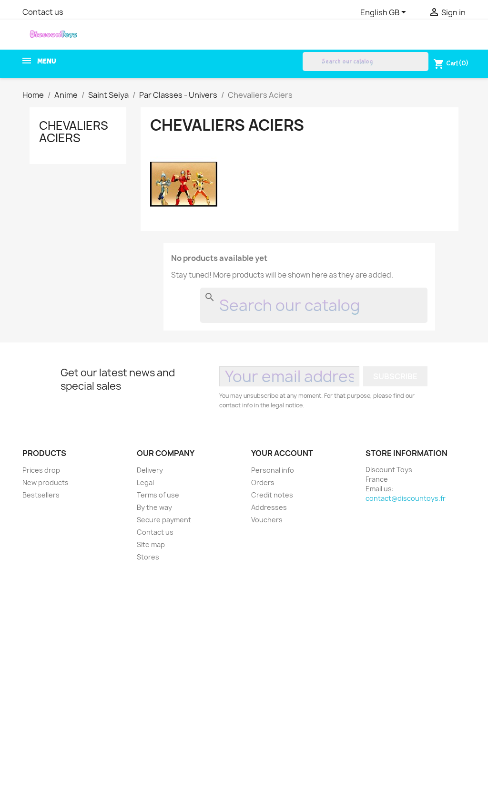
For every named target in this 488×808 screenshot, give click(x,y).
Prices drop (41, 470)
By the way (154, 507)
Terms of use (158, 494)
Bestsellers (41, 494)
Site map (151, 544)
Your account (282, 453)
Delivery (150, 470)
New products (45, 482)
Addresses (269, 507)
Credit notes (272, 494)
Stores (148, 556)
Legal (145, 482)
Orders (262, 482)
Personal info (272, 470)
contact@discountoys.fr (406, 498)
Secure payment (164, 519)
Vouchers (267, 519)
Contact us (42, 12)
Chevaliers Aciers (73, 131)
